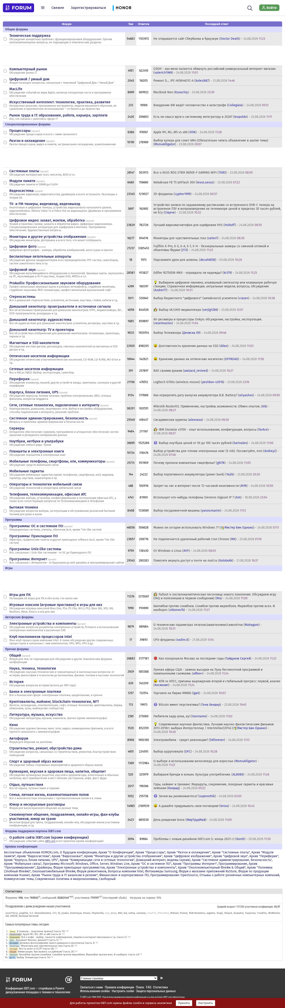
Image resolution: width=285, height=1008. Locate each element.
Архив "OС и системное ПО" (151, 864)
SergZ (220, 913)
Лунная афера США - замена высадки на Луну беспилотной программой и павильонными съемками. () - (208, 671)
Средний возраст (226, 906)
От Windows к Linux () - (184, 551)
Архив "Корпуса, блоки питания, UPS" (31, 860)
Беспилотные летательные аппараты (40, 256)
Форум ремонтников (91, 871)
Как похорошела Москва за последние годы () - (217, 658)
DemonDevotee (43, 913)
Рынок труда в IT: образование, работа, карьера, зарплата (58, 115)
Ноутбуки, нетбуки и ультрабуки (36, 441)
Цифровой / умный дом (29, 79)
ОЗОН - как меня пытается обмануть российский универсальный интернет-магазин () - (214, 71)
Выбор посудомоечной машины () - (199, 510)
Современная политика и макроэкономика (66, 879)
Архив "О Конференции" (116, 852)
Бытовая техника (23, 507)
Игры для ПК (20, 595)
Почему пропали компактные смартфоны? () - (202, 463)
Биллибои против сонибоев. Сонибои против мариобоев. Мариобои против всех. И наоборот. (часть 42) (79, 954)
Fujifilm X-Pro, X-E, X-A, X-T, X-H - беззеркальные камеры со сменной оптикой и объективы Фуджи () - (211, 248)
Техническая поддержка (30, 35)
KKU (120, 913)
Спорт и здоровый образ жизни (36, 761)
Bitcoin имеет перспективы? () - (202, 705)
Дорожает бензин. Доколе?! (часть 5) (37, 940)
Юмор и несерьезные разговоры (37, 804)
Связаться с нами (91, 987)
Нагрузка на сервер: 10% (145, 897)
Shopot (228, 913)
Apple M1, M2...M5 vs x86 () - (187, 132)
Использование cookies (95, 991)
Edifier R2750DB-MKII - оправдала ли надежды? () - (205, 273)
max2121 (151, 913)
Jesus (113, 913)
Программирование (232, 864)
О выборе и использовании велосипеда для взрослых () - (206, 763)
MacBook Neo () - (183, 92)
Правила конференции (119, 987)
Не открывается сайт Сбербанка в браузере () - (209, 39)
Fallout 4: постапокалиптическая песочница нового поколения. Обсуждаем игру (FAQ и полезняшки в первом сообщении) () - (214, 596)
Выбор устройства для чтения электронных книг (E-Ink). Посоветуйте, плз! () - (216, 453)
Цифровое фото (23, 246)
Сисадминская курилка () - (191, 420)
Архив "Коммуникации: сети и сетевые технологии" (97, 860)
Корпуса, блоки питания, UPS (33, 392)
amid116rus (11, 913)
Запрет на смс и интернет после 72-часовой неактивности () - (213, 486)
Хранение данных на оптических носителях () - (211, 359)
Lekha (131, 913)
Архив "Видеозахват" (67, 856)
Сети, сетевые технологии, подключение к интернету (54, 405)
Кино (13, 725)
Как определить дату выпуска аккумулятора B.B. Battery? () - (216, 395)
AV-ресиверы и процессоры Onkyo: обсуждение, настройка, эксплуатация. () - (207, 321)
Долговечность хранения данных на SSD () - (206, 346)
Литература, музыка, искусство (36, 714)
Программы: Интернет (28, 559)
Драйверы (44, 867)
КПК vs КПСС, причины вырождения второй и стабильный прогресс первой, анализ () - (216, 683)
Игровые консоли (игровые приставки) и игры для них (55, 605)
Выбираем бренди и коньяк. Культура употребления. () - (211, 774)
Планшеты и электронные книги (36, 451)
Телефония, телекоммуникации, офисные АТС (47, 494)
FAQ (148, 987)
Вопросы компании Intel (125, 871)
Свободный (107, 879)
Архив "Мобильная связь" (22, 864)
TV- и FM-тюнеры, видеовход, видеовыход (44, 204)
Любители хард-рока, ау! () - (192, 716)
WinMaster (274, 913)
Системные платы (24, 171)
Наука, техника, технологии (32, 668)
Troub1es (262, 913)
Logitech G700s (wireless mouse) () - (201, 382)
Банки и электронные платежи (35, 691)
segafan (210, 913)
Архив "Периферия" (263, 856)
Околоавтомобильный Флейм (53, 871)
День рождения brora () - (192, 820)
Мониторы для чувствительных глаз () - (198, 238)
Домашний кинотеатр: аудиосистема (40, 319)
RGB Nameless (197, 913)
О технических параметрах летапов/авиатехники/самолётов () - (207, 627)
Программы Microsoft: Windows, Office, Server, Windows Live (86, 864)
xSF (7, 916)
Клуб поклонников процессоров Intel (40, 637)
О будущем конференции (78, 852)
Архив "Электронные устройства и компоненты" (141, 867)
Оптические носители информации (39, 356)
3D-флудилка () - (185, 194)
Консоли (13, 954)
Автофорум (18, 738)
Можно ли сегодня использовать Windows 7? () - (216, 527)
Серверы (16, 428)
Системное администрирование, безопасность (48, 418)
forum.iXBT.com (164, 997)
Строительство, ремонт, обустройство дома (45, 748)
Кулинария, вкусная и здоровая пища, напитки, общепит (57, 771)
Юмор (12, 931)
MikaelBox (163, 913)
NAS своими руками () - (193, 371)
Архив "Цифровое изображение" (188, 856)
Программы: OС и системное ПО (36, 526)
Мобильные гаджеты (26, 471)
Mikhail (174, 913)
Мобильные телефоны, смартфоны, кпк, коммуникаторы (57, 461)
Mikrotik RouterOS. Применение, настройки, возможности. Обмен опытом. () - (211, 408)
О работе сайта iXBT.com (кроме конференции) (49, 837)
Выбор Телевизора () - (189, 333)
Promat (183, 913)
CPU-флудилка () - (183, 640)
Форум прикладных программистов (79, 867)
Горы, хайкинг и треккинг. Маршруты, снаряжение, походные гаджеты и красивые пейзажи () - (213, 786)
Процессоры (20, 131)
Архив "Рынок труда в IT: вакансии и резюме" (64, 875)
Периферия (19, 379)
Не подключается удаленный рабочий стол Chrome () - (207, 539)
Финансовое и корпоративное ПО (124, 875)
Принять (184, 1003)
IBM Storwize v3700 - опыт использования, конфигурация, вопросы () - (212, 431)
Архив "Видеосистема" (33, 856)
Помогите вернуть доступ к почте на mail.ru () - (205, 560)
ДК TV (12, 957)
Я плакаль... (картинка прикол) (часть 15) (41, 931)
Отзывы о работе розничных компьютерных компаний (239, 875)
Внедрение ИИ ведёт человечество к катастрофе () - (211, 105)
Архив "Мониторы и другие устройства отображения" (123, 856)
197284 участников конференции (254, 906)
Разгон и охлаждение (27, 141)
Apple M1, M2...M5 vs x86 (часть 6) (42, 934)
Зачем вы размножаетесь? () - (200, 796)
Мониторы (14, 946)
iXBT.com (50, 841)
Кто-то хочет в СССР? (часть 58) (36, 948)
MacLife (15, 89)
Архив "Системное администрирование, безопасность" (232, 860)
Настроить (205, 1003)
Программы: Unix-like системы (35, 549)
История (16, 682)
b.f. (31, 913)
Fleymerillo (98, 913)
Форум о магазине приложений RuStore (208, 871)
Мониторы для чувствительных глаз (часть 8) (47, 945)
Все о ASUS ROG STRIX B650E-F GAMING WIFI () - (202, 172)
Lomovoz (141, 913)
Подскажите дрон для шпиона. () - (197, 260)
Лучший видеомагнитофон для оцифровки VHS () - (207, 225)
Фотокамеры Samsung (161, 871)
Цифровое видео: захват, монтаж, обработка (47, 220)
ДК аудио (14, 943)
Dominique (76, 913)
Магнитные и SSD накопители (34, 343)
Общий (15, 655)
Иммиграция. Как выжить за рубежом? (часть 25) (46, 951)
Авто (12, 940)
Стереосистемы (22, 297)
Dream (86, 913)
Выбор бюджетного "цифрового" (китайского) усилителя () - (214, 298)
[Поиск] (250, 7)
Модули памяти (22, 181)
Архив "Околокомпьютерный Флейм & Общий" (212, 867)
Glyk (107, 913)
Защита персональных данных (156, 991)
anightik (23, 913)
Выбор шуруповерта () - (185, 751)
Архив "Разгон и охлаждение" (188, 852)
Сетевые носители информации (36, 369)
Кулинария (15, 937)
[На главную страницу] (18, 7)
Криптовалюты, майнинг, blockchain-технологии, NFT (54, 701)
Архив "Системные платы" (231, 852)
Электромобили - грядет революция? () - (201, 740)
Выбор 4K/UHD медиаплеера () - (201, 310)
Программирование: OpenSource (174, 875)
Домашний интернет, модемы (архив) (163, 860)
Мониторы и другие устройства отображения (47, 236)
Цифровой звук (22, 270)
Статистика (160, 987)
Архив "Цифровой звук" (230, 856)
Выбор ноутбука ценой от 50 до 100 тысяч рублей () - (216, 443)
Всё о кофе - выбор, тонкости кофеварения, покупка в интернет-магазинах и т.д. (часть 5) (74, 937)
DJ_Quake (63, 913)
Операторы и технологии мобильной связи (45, 484)
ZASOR (13, 916)
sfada (122, 897)
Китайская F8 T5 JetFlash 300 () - (196, 182)
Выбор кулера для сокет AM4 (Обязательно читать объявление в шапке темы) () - (210, 142)
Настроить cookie (123, 991)
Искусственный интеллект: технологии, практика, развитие (59, 102)
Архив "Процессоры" (150, 852)
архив (35, 131)
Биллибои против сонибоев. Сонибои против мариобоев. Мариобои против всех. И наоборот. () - (214, 608)
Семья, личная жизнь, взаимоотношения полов (49, 794)
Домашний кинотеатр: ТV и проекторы (41, 330)
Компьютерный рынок (28, 69)
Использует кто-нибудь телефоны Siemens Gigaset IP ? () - (210, 497)
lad (125, 913)
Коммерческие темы (19, 879)
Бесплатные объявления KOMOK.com (31, 852)
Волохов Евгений (29, 916)
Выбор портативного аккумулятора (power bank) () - (206, 474)
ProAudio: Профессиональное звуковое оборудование (55, 283)
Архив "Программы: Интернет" (195, 864)
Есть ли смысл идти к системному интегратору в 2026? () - (212, 117)
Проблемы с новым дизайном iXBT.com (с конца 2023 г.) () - (212, 839)
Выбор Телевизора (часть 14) (33, 957)
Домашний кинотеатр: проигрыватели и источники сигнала (60, 306)
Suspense (250, 913)
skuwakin (238, 913)
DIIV (54, 913)
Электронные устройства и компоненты (42, 623)
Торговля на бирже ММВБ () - (189, 693)
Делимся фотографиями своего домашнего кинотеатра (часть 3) (57, 943)
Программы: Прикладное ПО (33, 536)
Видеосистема (21, 191)
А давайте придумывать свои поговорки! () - (206, 806)
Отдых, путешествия (26, 784)
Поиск (140, 987)
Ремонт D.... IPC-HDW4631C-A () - (194, 81)
